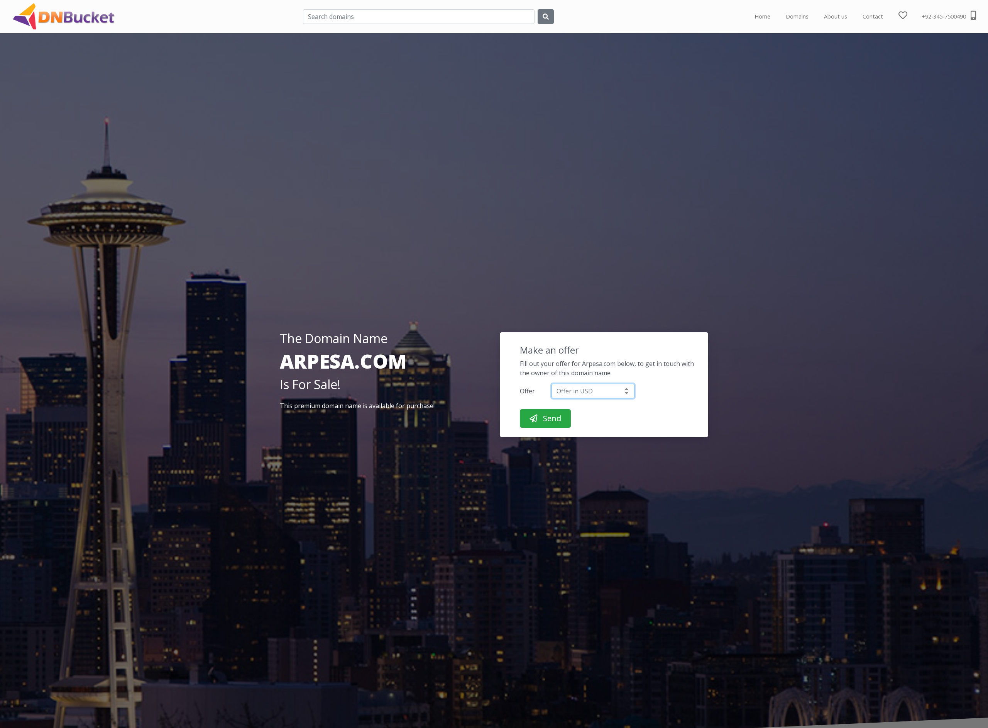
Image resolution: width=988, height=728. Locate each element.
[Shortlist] (910, 16)
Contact (873, 16)
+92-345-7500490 (945, 16)
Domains (797, 16)
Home (762, 16)
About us (835, 16)
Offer (527, 391)
